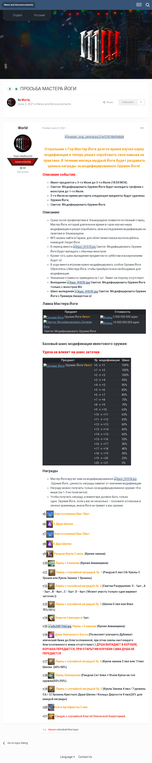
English (17, 15)
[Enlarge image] (94, 136)
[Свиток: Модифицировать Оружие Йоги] (71, 325)
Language (66, 756)
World (23, 128)
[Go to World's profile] (11, 102)
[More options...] (142, 128)
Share (109, 102)
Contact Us (85, 756)
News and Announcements (54, 104)
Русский (39, 15)
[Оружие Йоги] (54, 316)
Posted (54, 128)
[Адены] (106, 316)
